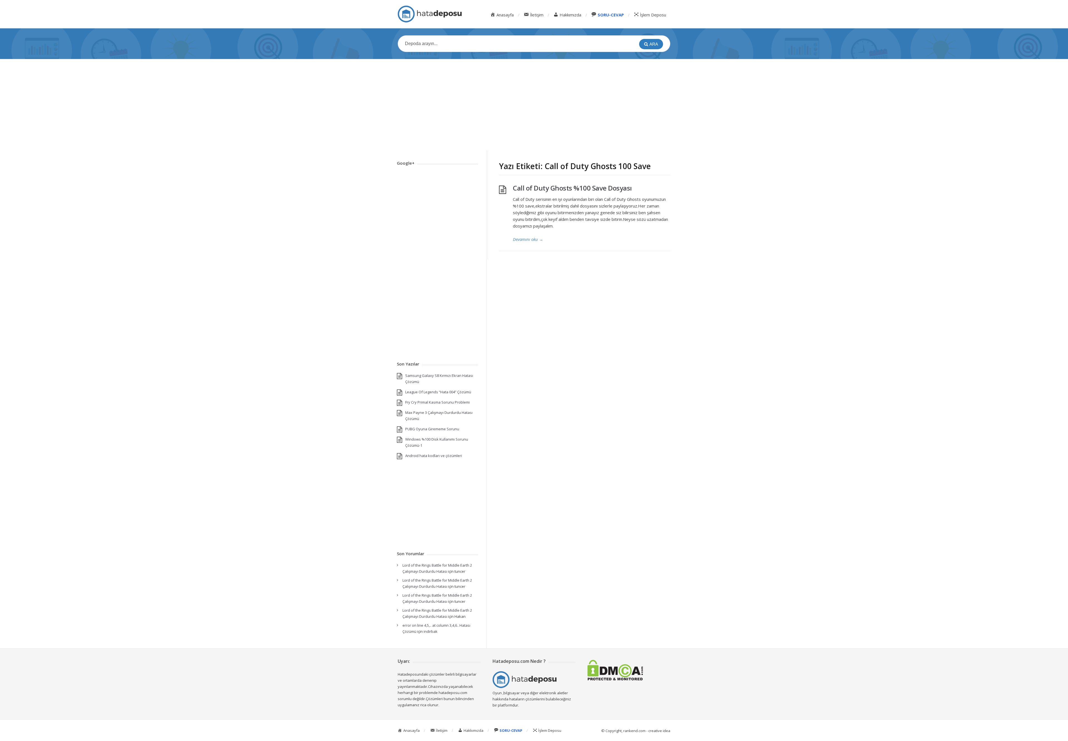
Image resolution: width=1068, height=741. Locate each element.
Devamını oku (528, 239)
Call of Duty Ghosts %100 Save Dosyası (572, 187)
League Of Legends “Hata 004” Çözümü (438, 391)
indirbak (430, 631)
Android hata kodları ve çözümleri (433, 455)
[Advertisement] (534, 105)
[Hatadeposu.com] (430, 14)
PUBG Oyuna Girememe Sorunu (432, 428)
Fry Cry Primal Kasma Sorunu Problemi (437, 402)
